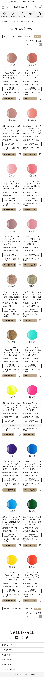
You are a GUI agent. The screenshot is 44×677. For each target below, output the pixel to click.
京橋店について (7, 645)
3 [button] (37, 44)
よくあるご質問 (7, 650)
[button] (27, 44)
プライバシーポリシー (9, 670)
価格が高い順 (28, 36)
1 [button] (30, 44)
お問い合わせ (6, 660)
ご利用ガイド (6, 655)
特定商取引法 (6, 665)
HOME (4, 21)
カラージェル (14, 21)
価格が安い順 (17, 36)
